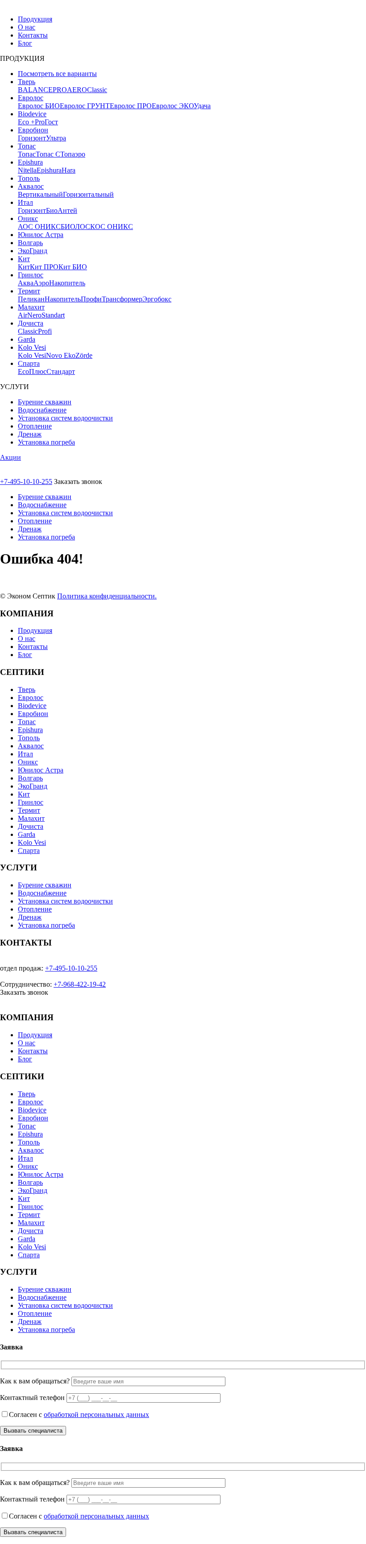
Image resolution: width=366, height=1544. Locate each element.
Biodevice (32, 114)
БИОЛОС (75, 226)
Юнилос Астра (40, 234)
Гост (51, 122)
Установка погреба (46, 442)
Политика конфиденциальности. (107, 596)
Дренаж (30, 434)
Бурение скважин (44, 402)
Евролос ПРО (131, 106)
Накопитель (67, 283)
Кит (24, 259)
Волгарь (30, 242)
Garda (26, 339)
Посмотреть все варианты (57, 73)
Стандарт (60, 371)
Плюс (37, 371)
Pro (40, 122)
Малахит (31, 307)
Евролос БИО (39, 106)
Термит (29, 291)
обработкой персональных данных (96, 1414)
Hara (68, 170)
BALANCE (35, 89)
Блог (25, 43)
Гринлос (30, 275)
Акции (10, 457)
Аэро (41, 283)
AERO (77, 89)
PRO (60, 89)
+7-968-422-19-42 (80, 984)
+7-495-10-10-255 (26, 481)
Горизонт (32, 138)
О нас (26, 27)
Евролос (30, 98)
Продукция (35, 19)
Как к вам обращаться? (35, 1381)
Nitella (27, 170)
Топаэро (72, 154)
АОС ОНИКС (39, 226)
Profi (45, 331)
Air (22, 315)
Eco (23, 371)
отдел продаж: (21, 968)
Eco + (26, 122)
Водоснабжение (42, 410)
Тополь (29, 178)
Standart (53, 315)
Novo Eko (60, 355)
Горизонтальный (88, 194)
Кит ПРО (44, 267)
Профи (91, 299)
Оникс (28, 218)
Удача (202, 106)
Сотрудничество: (26, 984)
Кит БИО (72, 267)
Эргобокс (156, 299)
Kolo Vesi (32, 347)
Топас (27, 146)
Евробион (33, 130)
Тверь (26, 81)
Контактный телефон (32, 1397)
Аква (25, 283)
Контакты (33, 35)
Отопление (35, 426)
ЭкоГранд (32, 251)
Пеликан (31, 299)
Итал (25, 202)
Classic (97, 89)
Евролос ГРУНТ (85, 106)
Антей (67, 210)
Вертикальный (40, 194)
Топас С (48, 154)
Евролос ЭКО (173, 106)
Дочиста (30, 323)
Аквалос (31, 186)
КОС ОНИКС (111, 226)
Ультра (56, 138)
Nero (34, 315)
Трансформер (122, 299)
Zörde (83, 355)
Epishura (30, 162)
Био (52, 210)
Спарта (29, 363)
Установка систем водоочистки (65, 418)
